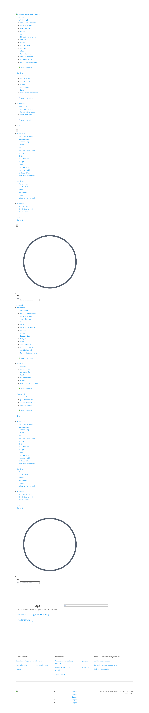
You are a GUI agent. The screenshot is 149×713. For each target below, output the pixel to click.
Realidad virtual (26, 59)
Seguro (22, 90)
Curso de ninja (25, 54)
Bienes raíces (25, 79)
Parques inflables (26, 57)
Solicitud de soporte (101, 669)
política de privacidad (102, 661)
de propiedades (42, 665)
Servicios (20, 73)
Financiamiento (21, 661)
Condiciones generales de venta (105, 665)
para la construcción (34, 661)
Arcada (22, 31)
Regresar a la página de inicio (32, 614)
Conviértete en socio (27, 112)
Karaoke (23, 40)
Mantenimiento (25, 87)
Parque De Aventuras (28, 23)
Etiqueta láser (25, 45)
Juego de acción (26, 26)
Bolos (22, 34)
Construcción (25, 81)
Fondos (22, 84)
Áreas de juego (25, 28)
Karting (23, 43)
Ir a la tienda (23, 619)
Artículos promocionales (29, 93)
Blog (18, 125)
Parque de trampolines (28, 62)
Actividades (21, 17)
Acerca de (21, 103)
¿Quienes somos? (26, 109)
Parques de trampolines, (64, 661)
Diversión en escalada (28, 37)
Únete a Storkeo (26, 115)
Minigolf (23, 48)
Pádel (22, 51)
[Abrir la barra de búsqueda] (18, 297)
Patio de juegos (60, 674)
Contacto (20, 220)
